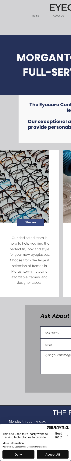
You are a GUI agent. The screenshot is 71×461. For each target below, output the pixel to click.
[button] (30, 222)
